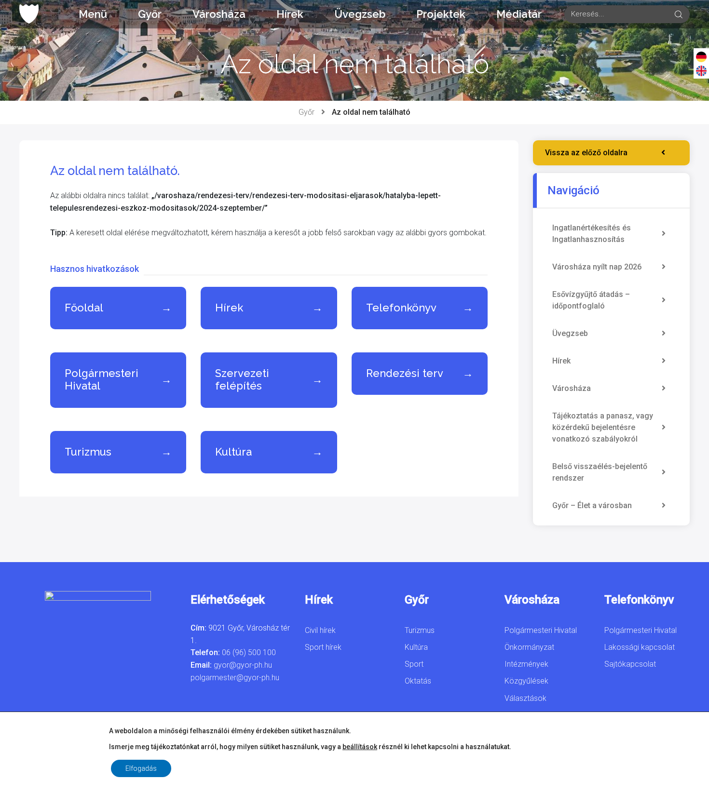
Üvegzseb (359, 14)
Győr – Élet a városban (592, 505)
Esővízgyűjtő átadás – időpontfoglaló (591, 300)
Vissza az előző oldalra (586, 152)
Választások (525, 698)
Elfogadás (141, 768)
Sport (414, 664)
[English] (701, 70)
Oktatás (418, 680)
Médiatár (519, 14)
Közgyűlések (526, 680)
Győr (150, 14)
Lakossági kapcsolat (639, 647)
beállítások (359, 747)
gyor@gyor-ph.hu (243, 665)
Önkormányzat (529, 647)
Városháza (218, 14)
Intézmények (526, 664)
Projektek (440, 14)
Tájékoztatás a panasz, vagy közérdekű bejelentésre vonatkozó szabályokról (602, 427)
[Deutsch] (701, 56)
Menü (93, 14)
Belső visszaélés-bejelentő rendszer (599, 472)
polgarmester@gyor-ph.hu (235, 677)
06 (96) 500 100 (249, 652)
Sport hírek (323, 647)
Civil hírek (320, 630)
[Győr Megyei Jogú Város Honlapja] (29, 14)
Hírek (289, 14)
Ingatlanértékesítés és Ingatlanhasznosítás (591, 233)
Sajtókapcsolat (630, 664)
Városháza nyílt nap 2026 (596, 266)
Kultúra (416, 647)
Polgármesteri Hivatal (540, 630)
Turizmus (420, 630)
